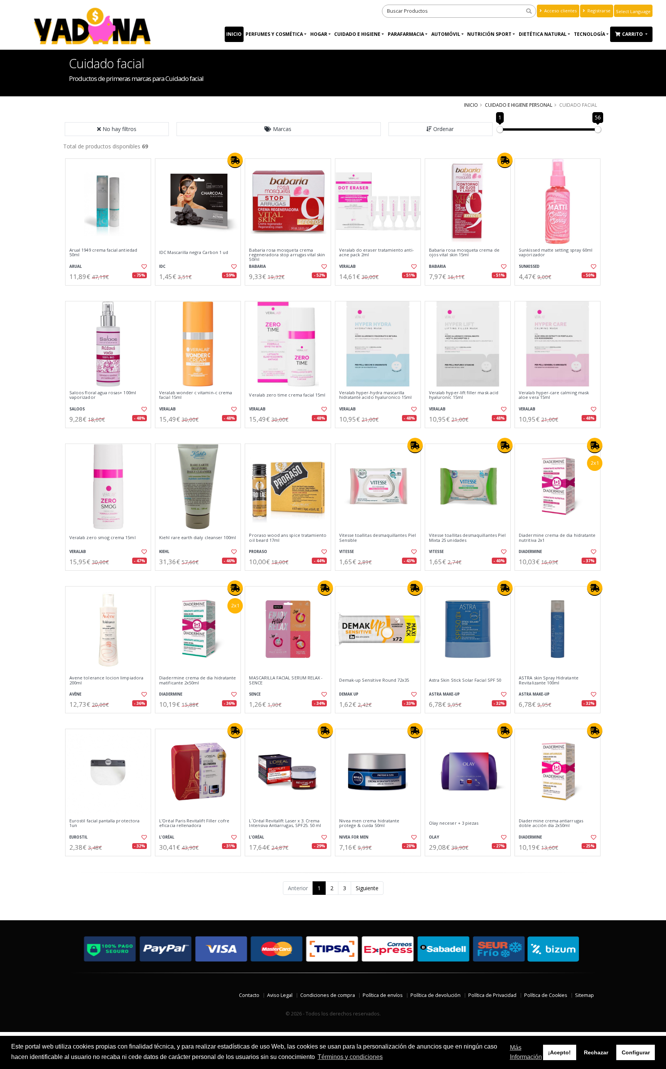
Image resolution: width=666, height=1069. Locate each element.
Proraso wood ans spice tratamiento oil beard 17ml (287, 538)
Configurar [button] (636, 1052)
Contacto (249, 995)
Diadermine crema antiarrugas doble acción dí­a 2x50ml (551, 823)
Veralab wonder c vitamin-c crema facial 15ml (195, 395)
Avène (75, 694)
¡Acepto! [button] (559, 1052)
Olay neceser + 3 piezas (453, 823)
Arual (75, 266)
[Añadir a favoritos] (143, 266)
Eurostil (78, 837)
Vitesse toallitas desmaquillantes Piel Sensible (377, 538)
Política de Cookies (545, 995)
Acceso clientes (560, 10)
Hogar (318, 34)
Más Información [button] (526, 1052)
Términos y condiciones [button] (350, 1057)
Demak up (348, 694)
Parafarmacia (406, 34)
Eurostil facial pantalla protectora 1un (104, 823)
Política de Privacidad (492, 995)
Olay (434, 837)
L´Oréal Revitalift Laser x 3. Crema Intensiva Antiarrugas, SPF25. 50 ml (285, 823)
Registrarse (598, 10)
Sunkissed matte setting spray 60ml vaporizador (555, 252)
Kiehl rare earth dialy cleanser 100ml (197, 537)
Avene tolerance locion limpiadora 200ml (106, 680)
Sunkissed (529, 266)
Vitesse (346, 551)
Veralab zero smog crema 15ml (102, 537)
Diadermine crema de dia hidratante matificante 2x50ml (197, 680)
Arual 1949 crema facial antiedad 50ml (103, 252)
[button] (279, 129)
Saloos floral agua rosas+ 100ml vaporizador (102, 395)
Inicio (234, 34)
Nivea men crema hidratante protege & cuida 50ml (369, 823)
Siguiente (367, 888)
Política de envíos (383, 995)
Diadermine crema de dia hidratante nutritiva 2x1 (557, 538)
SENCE (255, 694)
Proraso (258, 551)
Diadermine (530, 551)
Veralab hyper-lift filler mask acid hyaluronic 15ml (463, 395)
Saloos (77, 409)
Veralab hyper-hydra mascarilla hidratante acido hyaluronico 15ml (375, 395)
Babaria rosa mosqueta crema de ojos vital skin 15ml (464, 252)
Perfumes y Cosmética (274, 34)
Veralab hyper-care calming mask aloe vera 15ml (554, 395)
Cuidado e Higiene (357, 34)
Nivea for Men (353, 837)
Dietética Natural (543, 34)
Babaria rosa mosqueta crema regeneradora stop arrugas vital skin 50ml (287, 255)
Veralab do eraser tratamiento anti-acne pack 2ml (376, 252)
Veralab (347, 266)
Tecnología (589, 34)
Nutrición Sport (489, 34)
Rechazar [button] (596, 1052)
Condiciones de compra (327, 995)
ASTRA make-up (444, 694)
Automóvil (445, 34)
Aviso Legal (280, 995)
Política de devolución (435, 995)
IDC (162, 266)
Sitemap (584, 995)
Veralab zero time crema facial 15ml (287, 395)
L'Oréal (166, 837)
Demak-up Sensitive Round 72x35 (374, 680)
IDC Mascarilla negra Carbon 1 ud (193, 252)
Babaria (257, 266)
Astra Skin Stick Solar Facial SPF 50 (465, 680)
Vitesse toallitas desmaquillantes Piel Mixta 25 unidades (467, 538)
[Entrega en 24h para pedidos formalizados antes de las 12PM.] (235, 160)
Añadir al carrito (110, 292)
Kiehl (164, 551)
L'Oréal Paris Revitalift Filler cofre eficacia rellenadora (194, 823)
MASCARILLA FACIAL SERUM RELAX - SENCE (286, 680)
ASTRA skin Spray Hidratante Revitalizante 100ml (549, 680)
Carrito (633, 34)
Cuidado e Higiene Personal (518, 105)
